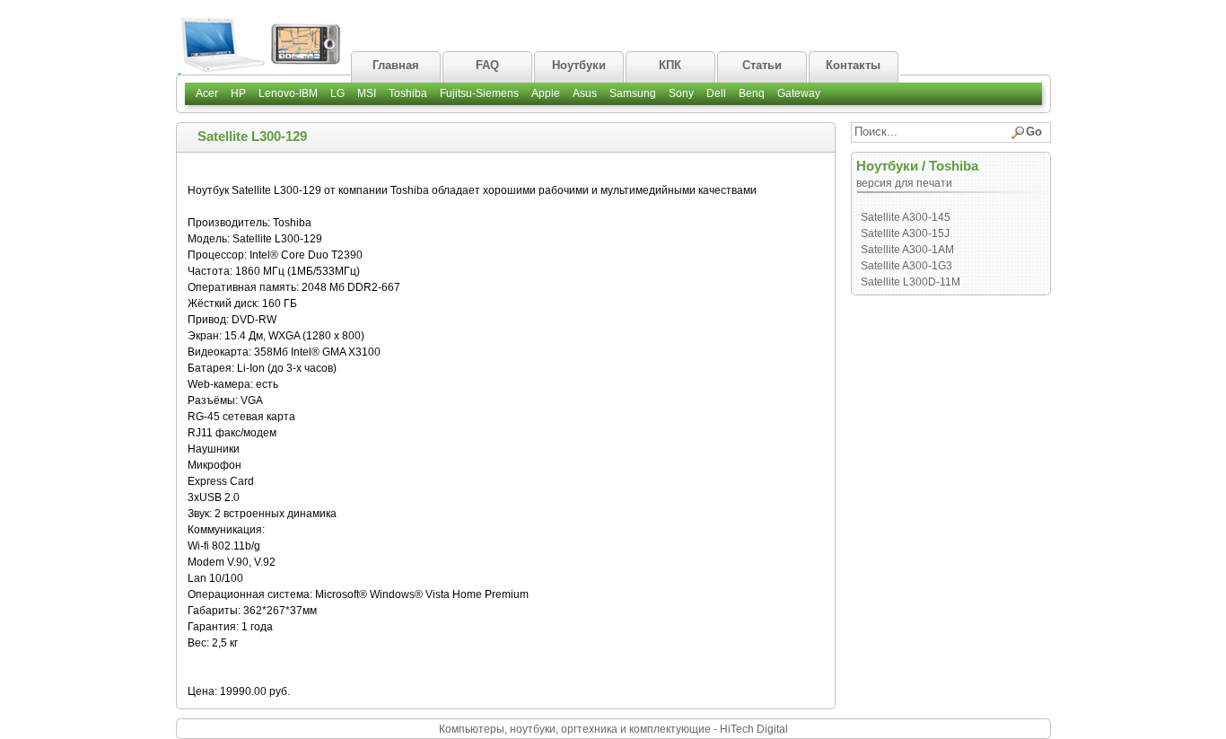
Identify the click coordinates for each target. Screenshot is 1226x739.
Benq (752, 93)
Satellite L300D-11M (910, 282)
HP (238, 93)
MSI (366, 93)
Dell (716, 93)
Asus (585, 93)
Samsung (632, 93)
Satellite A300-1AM (907, 249)
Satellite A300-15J (905, 233)
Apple (545, 93)
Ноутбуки (887, 165)
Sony (681, 93)
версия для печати (904, 183)
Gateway (798, 93)
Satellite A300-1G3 (906, 266)
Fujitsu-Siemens (479, 93)
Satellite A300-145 (905, 217)
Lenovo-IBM (288, 93)
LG (337, 93)
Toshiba (408, 93)
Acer (207, 93)
